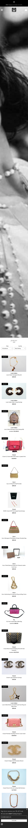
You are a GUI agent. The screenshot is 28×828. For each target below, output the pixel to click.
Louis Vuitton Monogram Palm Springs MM (14, 429)
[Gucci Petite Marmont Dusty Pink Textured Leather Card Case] (14, 554)
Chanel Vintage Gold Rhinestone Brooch (14, 760)
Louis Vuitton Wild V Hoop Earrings (14, 402)
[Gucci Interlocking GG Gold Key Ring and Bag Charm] (14, 583)
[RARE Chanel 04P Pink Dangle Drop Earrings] (14, 500)
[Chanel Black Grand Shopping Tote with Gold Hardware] (14, 637)
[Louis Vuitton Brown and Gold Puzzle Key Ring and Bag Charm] (14, 694)
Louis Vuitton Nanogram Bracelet (14, 374)
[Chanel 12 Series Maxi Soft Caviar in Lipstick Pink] (14, 445)
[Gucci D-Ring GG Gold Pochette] (14, 473)
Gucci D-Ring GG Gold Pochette (14, 483)
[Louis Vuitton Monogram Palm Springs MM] (14, 418)
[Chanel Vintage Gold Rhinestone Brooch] (14, 750)
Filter (7, 346)
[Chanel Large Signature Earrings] (14, 666)
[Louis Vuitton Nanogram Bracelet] (14, 364)
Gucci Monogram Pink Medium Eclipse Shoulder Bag (14, 538)
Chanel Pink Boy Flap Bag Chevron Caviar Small (14, 733)
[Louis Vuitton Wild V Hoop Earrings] (14, 391)
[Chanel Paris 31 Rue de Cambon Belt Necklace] (14, 777)
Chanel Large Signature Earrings (14, 677)
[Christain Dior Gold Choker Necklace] (14, 801)
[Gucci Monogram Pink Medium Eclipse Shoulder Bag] (14, 527)
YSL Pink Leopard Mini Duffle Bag (14, 621)
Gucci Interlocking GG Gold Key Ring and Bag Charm (14, 594)
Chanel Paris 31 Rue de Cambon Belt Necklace (14, 788)
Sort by (20, 346)
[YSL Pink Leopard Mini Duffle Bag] (14, 610)
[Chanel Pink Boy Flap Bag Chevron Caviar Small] (14, 722)
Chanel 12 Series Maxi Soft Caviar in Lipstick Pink (14, 456)
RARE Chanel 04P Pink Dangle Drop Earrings (14, 511)
